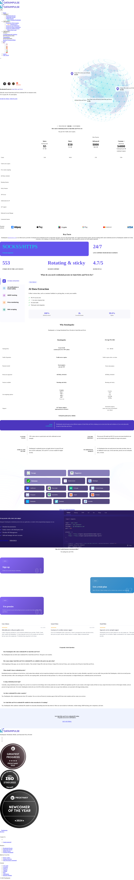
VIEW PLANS (13, 98)
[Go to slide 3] (67, 641)
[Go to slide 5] (70, 641)
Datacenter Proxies (10, 17)
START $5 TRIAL (4, 98)
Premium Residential (16, 20)
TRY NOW (6, 55)
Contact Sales (121, 151)
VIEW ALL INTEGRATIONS (67, 509)
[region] (67, 375)
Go (94, 512)
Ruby (99, 512)
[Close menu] (1, 10)
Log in (4, 54)
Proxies (5, 14)
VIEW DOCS (13, 540)
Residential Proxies (11, 15)
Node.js (76, 512)
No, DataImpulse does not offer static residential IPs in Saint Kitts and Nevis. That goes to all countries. (27, 653)
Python (68, 512)
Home (4, 12)
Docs (4, 41)
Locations (5, 34)
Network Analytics (12, 34)
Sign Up (45, 151)
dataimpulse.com (12, 237)
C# (88, 512)
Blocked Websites (7, 875)
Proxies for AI (13, 24)
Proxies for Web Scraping (12, 23)
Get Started (70, 151)
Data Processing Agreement (10, 860)
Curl (106, 512)
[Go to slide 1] (63, 641)
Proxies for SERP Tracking (12, 28)
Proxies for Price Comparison (13, 27)
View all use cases (12, 30)
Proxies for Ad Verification (12, 25)
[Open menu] (0, 58)
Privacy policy (6, 857)
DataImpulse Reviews (3, 831)
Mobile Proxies (10, 18)
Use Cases (6, 21)
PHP (83, 512)
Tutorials (5, 37)
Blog (8, 37)
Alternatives (6, 874)
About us (5, 868)
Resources (6, 31)
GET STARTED (4, 540)
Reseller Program (7, 40)
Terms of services (7, 859)
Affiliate (14, 40)
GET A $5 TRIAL (67, 721)
